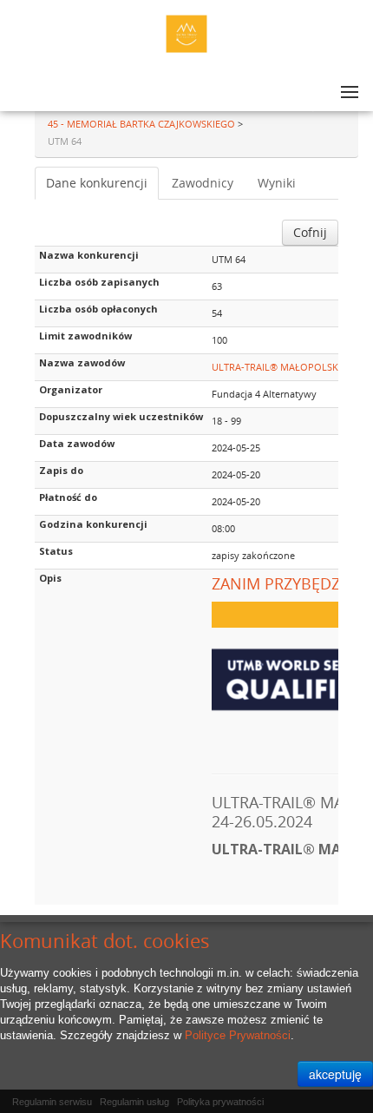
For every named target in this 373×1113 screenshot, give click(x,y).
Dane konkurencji (96, 183)
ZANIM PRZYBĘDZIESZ (291, 583)
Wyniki (277, 183)
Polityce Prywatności (238, 1035)
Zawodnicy (202, 183)
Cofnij (310, 232)
